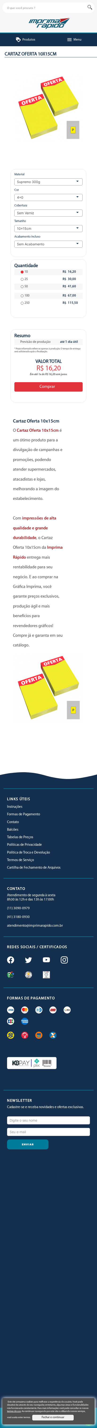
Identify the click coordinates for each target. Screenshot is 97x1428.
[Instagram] (64, 960)
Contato (13, 822)
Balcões (12, 830)
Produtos (25, 40)
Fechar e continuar (53, 1417)
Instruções (14, 807)
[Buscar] (90, 7)
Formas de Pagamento (23, 814)
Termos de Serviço (20, 860)
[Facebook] (10, 960)
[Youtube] (46, 960)
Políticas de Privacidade (24, 845)
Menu (74, 40)
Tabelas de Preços (20, 837)
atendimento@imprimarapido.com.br (35, 926)
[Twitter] (28, 960)
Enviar (28, 1144)
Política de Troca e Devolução (28, 852)
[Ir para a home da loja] (48, 23)
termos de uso (14, 1411)
